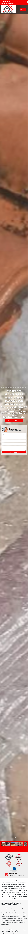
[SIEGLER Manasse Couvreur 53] (8, 9)
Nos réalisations (14, 420)
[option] (14, 467)
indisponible (5, 1)
